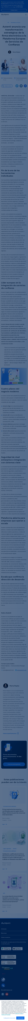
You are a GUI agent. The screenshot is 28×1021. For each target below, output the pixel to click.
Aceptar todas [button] (20, 1018)
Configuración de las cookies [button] (9, 1018)
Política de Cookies (19, 1013)
